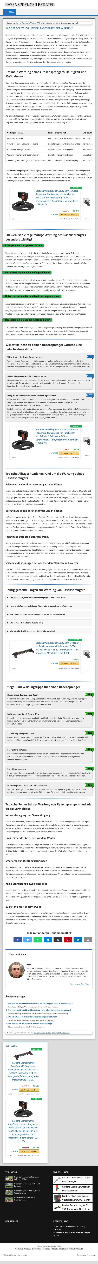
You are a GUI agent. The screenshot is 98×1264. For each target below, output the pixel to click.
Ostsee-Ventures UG (19, 1255)
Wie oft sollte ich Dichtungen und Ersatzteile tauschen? (32, 631)
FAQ (38, 23)
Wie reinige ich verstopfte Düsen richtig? (26, 622)
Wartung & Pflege (28, 23)
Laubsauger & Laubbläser (67, 1248)
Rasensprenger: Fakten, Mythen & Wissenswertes (27, 1191)
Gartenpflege (19, 1248)
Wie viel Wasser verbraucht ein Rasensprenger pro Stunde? (32, 1016)
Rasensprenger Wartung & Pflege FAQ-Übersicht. (51, 1032)
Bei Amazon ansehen (69, 214)
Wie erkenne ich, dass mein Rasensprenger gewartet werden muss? (38, 597)
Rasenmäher (54, 1248)
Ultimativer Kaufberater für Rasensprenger (24, 1198)
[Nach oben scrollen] (93, 1258)
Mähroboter (27, 1248)
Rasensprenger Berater (30, 4)
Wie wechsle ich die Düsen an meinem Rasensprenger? (30, 1023)
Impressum (91, 1255)
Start (17, 23)
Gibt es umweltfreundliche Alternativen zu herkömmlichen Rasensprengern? (39, 1010)
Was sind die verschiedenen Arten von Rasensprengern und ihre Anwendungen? (40, 1003)
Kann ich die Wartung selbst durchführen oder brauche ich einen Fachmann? (41, 605)
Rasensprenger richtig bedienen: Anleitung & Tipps (26, 1177)
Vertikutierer (46, 1248)
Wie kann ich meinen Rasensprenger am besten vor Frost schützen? (38, 614)
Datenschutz (81, 1255)
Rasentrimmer (36, 1248)
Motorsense (79, 1248)
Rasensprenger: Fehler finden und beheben (27, 1184)
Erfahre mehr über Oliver (79, 984)
